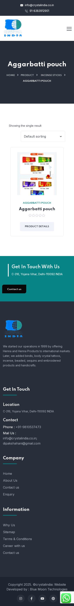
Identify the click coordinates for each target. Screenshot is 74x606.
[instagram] (21, 598)
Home (11, 75)
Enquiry (8, 494)
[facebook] (32, 598)
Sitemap (9, 532)
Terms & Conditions (17, 539)
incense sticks (51, 75)
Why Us (9, 525)
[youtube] (42, 598)
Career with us (14, 546)
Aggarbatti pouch (37, 203)
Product (27, 75)
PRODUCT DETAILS (37, 226)
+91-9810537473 (28, 427)
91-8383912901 (39, 10)
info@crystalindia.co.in (39, 5)
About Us (10, 480)
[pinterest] (53, 598)
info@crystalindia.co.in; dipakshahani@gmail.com (21, 440)
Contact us (14, 289)
